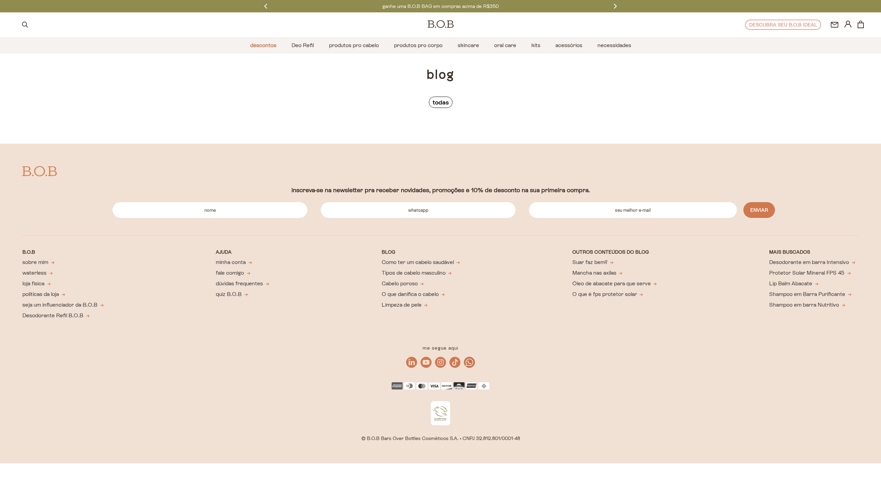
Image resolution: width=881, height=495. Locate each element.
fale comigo (230, 273)
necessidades (614, 45)
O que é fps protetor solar (604, 294)
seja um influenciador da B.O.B (59, 304)
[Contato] (834, 25)
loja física (33, 283)
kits (535, 45)
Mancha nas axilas (594, 273)
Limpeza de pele (402, 304)
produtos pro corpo (418, 45)
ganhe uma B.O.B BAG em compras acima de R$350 (440, 6)
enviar (759, 210)
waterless (34, 273)
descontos (263, 45)
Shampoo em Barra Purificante (807, 294)
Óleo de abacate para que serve (611, 283)
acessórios (568, 45)
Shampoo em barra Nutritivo (804, 304)
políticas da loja (40, 294)
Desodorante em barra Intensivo (809, 262)
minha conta (231, 262)
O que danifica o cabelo (410, 294)
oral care (505, 45)
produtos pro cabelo (354, 45)
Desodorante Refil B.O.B (52, 315)
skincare (468, 45)
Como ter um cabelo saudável (418, 262)
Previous (265, 6)
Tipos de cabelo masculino (414, 273)
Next (615, 6)
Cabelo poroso (400, 283)
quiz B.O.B (229, 294)
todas (441, 102)
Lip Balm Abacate (790, 283)
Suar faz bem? (589, 262)
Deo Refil (302, 45)
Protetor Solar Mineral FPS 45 (807, 273)
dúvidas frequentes (239, 283)
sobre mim (35, 262)
